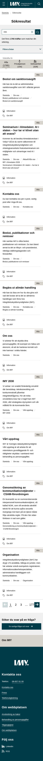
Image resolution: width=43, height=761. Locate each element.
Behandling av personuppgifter (15, 720)
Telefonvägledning (10, 698)
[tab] (6, 64)
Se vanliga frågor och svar (19, 626)
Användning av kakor (11, 714)
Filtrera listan (8, 49)
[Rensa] (33, 32)
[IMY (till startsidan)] (21, 662)
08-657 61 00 (18, 681)
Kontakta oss (7, 687)
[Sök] (39, 4)
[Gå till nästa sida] (37, 604)
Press (4, 693)
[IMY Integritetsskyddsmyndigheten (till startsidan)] (21, 4)
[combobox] (18, 32)
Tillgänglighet (7, 725)
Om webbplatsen (9, 730)
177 (31, 604)
